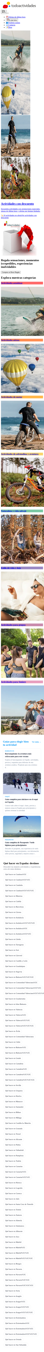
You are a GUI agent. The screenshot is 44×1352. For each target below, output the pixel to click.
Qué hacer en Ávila (12, 1031)
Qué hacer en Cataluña (14, 885)
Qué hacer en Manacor (14, 1101)
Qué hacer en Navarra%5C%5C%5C (19, 1285)
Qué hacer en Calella (13, 901)
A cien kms (13, 20)
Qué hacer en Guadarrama (15, 999)
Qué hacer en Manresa (13, 896)
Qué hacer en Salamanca (14, 1226)
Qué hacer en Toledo (13, 1210)
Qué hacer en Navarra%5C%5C (17, 1280)
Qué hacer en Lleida (13, 939)
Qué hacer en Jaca (12, 1237)
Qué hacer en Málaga (13, 1118)
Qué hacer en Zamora (13, 1215)
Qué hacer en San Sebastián (15, 1345)
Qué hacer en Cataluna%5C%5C (17, 880)
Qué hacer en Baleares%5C (15, 1047)
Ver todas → (36, 742)
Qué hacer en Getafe (13, 1058)
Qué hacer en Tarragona (14, 945)
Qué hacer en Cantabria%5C (16, 1069)
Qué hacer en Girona (13, 912)
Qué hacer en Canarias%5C (15, 1172)
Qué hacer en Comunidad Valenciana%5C (21, 982)
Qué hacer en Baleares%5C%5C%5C (19, 977)
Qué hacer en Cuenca (13, 1193)
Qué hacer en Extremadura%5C (17, 1323)
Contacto (10, 25)
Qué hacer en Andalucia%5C (16, 928)
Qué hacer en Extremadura (15, 1318)
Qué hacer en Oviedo (13, 1339)
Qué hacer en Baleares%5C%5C (17, 1053)
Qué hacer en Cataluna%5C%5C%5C (19, 890)
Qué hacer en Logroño (13, 1188)
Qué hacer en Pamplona (14, 1155)
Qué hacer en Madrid (13, 1242)
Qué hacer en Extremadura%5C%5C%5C (21, 1334)
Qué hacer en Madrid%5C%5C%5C (19, 1258)
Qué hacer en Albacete (13, 1231)
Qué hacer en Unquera (13, 1091)
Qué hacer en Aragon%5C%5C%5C (19, 1312)
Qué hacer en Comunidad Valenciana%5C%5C (23, 988)
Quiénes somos (13, 23)
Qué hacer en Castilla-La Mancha (18, 1123)
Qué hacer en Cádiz (12, 1042)
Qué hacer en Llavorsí (13, 955)
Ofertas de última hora (15, 17)
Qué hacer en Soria (12, 1291)
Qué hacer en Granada (13, 1128)
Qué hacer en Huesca (13, 1183)
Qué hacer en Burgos (13, 1264)
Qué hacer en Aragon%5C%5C (17, 1307)
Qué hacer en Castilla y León (16, 961)
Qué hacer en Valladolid (14, 1150)
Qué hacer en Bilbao (13, 1112)
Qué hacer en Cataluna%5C (15, 874)
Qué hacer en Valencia (13, 1009)
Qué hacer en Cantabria (14, 1064)
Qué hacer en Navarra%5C (15, 1274)
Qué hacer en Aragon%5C (15, 1302)
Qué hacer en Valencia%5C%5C (17, 1020)
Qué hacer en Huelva (13, 1096)
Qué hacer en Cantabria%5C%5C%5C (20, 1080)
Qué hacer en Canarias (13, 1166)
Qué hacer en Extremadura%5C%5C (19, 1329)
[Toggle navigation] (8, 13)
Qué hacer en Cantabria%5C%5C (18, 1074)
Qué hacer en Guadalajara (15, 966)
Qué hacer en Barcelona (14, 907)
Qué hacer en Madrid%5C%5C (17, 1253)
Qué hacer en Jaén (12, 1199)
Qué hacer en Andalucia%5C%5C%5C (20, 923)
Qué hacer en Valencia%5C (15, 1015)
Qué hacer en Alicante (13, 1139)
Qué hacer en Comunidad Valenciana (19, 1037)
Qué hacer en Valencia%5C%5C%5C (19, 1026)
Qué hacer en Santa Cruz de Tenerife (19, 1204)
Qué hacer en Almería (13, 1220)
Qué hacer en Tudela (13, 1161)
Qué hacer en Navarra (13, 1269)
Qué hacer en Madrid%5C (15, 1247)
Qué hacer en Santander (14, 1107)
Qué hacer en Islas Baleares (15, 1004)
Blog (9, 27)
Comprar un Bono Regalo (11, 272)
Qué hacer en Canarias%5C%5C (17, 1177)
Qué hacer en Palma (13, 1145)
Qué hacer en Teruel (13, 1134)
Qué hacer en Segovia (13, 972)
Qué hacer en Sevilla (13, 1085)
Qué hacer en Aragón (13, 1296)
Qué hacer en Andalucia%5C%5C (18, 934)
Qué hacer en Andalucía (14, 918)
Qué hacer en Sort (12, 950)
